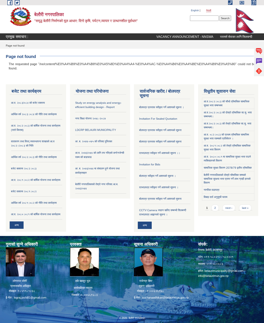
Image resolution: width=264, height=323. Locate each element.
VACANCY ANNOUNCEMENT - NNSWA (177, 36)
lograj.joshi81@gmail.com (30, 297)
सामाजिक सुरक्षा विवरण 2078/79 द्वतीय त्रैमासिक (228, 167)
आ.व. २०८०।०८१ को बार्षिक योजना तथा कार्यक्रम (35, 214)
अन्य (16, 225)
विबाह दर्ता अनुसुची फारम (215, 197)
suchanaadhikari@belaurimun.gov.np (165, 297)
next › (228, 207)
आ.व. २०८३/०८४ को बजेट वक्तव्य (28, 102)
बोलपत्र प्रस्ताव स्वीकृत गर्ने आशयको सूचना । (161, 107)
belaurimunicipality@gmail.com (224, 270)
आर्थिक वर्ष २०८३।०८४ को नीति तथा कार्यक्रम (34, 114)
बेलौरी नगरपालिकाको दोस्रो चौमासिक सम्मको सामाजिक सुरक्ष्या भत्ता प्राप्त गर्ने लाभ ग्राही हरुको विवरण (227, 178)
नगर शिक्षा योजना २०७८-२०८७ (90, 118)
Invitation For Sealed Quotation (158, 118)
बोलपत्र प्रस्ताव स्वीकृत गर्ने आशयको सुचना (160, 198)
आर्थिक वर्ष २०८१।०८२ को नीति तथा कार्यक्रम (34, 202)
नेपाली (208, 10)
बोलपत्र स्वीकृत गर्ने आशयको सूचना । (157, 175)
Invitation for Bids (149, 164)
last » (245, 207)
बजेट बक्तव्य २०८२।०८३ (24, 168)
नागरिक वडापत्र (211, 189)
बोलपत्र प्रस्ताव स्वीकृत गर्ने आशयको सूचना (160, 130)
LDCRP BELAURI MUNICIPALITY (95, 129)
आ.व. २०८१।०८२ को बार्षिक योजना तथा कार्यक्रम (35, 179)
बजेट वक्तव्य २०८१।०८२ (24, 191)
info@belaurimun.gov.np (213, 275)
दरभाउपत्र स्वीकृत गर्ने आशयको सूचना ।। (159, 153)
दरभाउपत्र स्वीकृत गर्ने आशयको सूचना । (158, 187)
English (195, 10)
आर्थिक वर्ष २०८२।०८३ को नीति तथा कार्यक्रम (34, 157)
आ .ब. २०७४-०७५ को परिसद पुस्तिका (93, 141)
